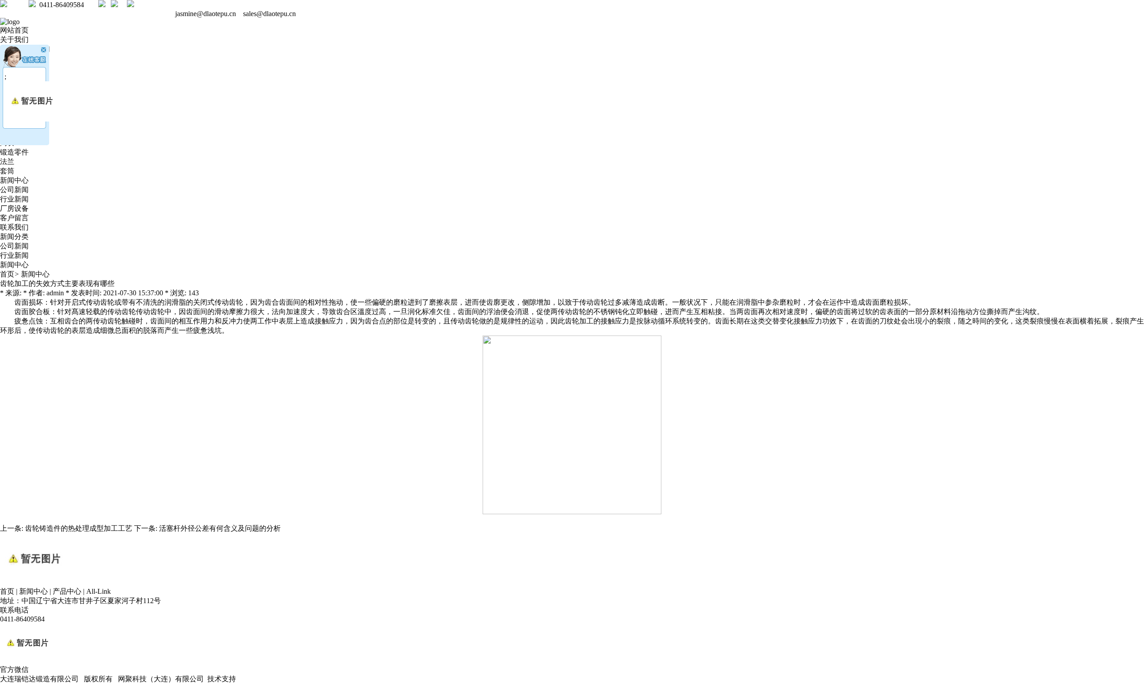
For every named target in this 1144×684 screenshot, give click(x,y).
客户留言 (14, 218)
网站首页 (14, 30)
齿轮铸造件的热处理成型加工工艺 (78, 528)
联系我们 (14, 227)
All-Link (98, 591)
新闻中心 (14, 180)
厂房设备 (14, 208)
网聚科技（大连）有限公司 (161, 679)
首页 (7, 274)
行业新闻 (14, 199)
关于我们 (14, 39)
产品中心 (67, 591)
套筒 (7, 171)
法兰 (7, 161)
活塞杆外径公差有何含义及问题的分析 (220, 528)
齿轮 (236, 302)
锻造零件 (14, 152)
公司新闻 (14, 189)
